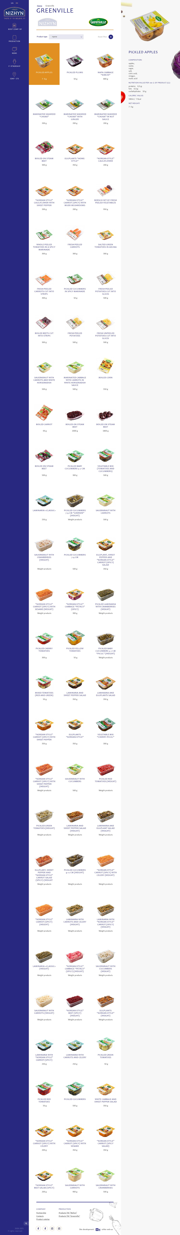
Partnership (14, 66)
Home (39, 6)
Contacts (14, 79)
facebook (38, 1228)
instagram (52, 1228)
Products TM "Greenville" (69, 1216)
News (14, 53)
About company (14, 29)
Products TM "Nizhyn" (68, 1213)
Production (14, 41)
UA (12, 3)
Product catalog (43, 1219)
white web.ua (107, 1229)
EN (17, 3)
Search (26, 1223)
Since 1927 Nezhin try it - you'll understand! (14, 13)
